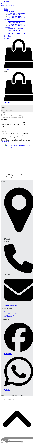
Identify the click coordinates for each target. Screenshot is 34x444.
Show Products (5, 141)
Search (2, 442)
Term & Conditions (9, 315)
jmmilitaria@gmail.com (10, 305)
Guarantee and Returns (10, 313)
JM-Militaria (4, 3)
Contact (6, 312)
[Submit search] (22, 442)
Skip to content (5, 1)
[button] (11, 5)
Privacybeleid (8, 316)
